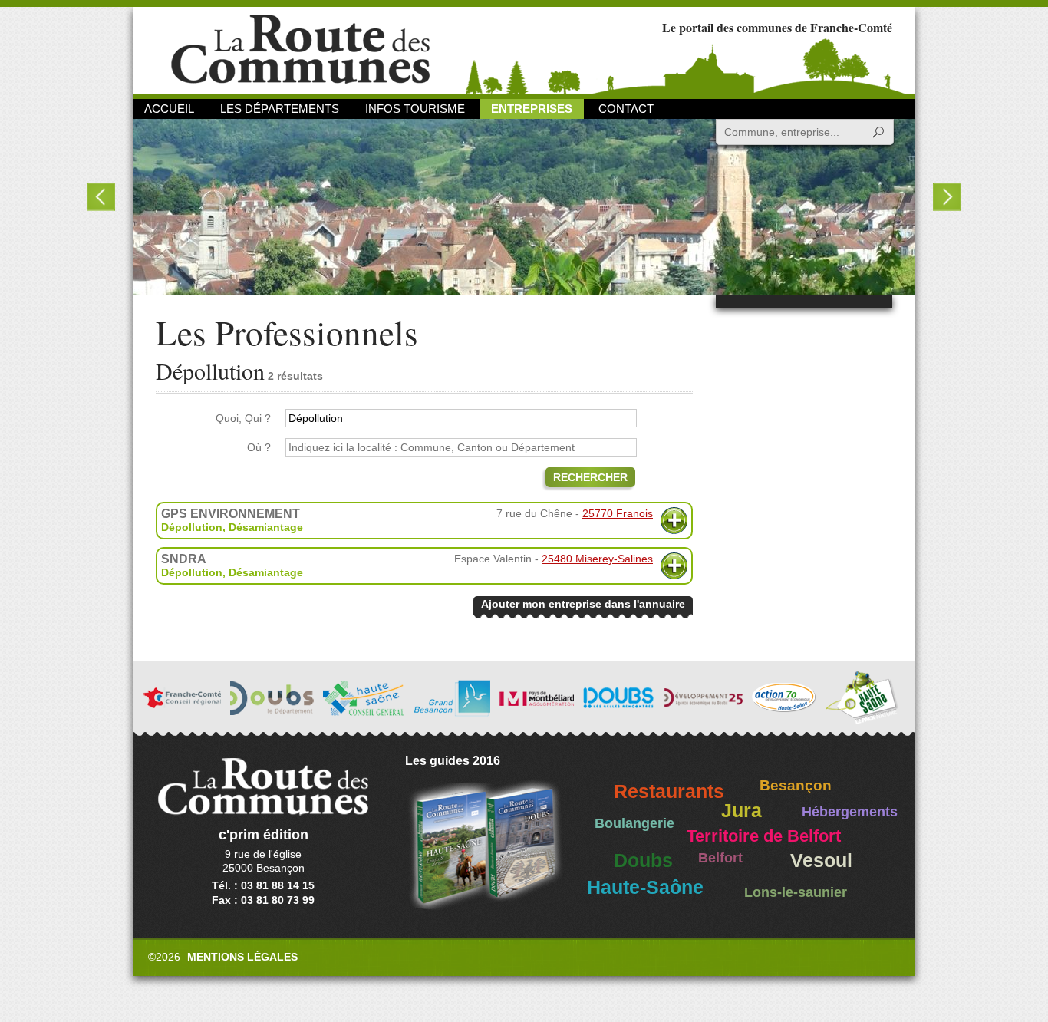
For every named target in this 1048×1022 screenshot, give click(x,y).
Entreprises (531, 108)
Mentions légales (242, 957)
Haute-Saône (645, 887)
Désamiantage (266, 527)
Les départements (279, 108)
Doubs (643, 860)
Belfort (720, 857)
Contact (626, 108)
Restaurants (669, 791)
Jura (741, 810)
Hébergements (850, 811)
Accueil (169, 108)
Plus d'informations (674, 520)
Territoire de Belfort (764, 836)
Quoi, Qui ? (243, 418)
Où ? (259, 447)
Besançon (796, 785)
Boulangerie (634, 823)
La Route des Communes (300, 49)
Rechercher (590, 477)
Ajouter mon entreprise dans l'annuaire (583, 604)
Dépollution (191, 527)
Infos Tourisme (415, 108)
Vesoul (821, 860)
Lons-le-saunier (795, 892)
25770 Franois (617, 513)
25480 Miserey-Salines (597, 558)
